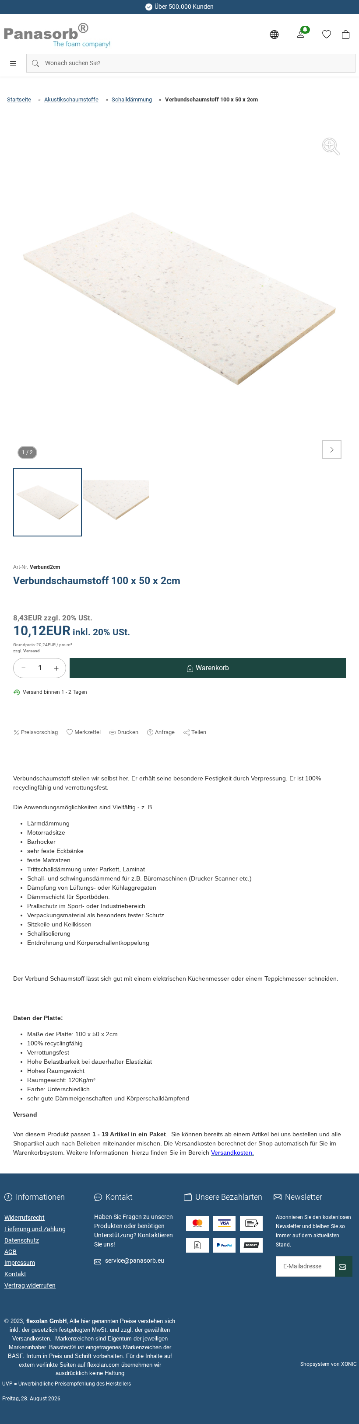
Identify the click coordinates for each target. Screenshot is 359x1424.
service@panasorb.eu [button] (134, 1260)
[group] (179, 297)
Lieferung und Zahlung (35, 1229)
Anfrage (165, 732)
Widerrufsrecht (24, 1217)
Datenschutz (21, 1240)
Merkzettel (87, 732)
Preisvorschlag (39, 732)
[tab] (17, 769)
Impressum (19, 1262)
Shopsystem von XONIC (328, 1364)
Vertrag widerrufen (30, 1285)
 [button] (331, 449)
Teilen (198, 732)
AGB (10, 1251)
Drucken (127, 732)
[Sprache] (274, 34)
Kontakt (15, 1274)
